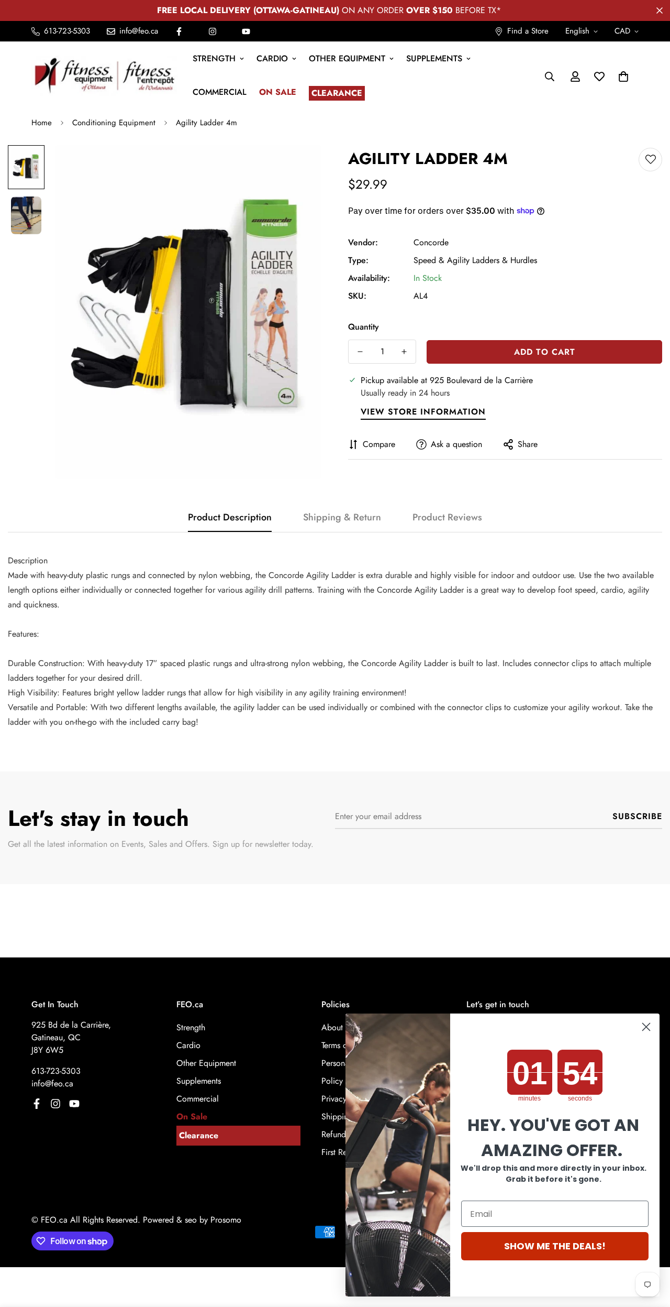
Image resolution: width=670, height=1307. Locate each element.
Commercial (220, 92)
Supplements (434, 58)
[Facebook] (179, 31)
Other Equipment (347, 58)
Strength (214, 58)
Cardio (272, 58)
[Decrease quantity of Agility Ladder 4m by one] (360, 351)
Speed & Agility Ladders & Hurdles (475, 260)
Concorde (431, 242)
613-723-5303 (56, 1071)
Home (41, 122)
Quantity (363, 327)
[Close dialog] (646, 1027)
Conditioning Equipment (113, 122)
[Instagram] (212, 31)
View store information (423, 412)
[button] (623, 76)
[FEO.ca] (104, 76)
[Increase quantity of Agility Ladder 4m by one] (404, 351)
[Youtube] (246, 31)
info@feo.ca (52, 1083)
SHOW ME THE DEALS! (555, 1245)
